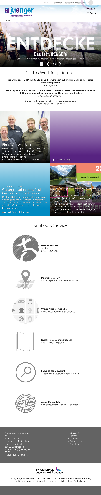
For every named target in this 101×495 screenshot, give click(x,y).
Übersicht (74, 433)
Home (8, 20)
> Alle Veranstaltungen (17, 212)
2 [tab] (54, 64)
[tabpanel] (50, 44)
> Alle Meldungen (63, 159)
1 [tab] (52, 64)
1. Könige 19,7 (50, 85)
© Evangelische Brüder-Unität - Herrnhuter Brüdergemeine (50, 101)
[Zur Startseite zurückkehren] (19, 6)
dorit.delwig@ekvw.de (20, 455)
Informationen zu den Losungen (51, 103)
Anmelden (74, 444)
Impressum (75, 438)
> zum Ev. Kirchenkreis (64, 2)
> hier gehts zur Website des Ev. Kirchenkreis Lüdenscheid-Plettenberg (50, 481)
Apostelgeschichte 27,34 (50, 96)
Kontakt (73, 435)
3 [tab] (56, 64)
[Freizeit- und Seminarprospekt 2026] (75, 189)
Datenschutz (76, 441)
